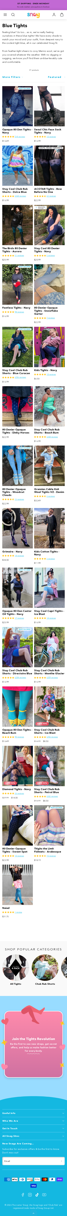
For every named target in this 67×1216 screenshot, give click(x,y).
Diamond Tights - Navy (16, 789)
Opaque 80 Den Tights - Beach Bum (17, 731)
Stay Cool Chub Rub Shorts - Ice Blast (47, 731)
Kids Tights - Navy (45, 370)
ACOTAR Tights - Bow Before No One (48, 190)
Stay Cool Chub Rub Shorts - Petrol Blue (47, 791)
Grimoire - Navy (12, 551)
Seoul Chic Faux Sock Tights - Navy (47, 131)
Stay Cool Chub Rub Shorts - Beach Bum (47, 431)
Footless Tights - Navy (16, 307)
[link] (54, 15)
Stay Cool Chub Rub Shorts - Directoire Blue (17, 672)
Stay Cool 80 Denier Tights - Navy (47, 250)
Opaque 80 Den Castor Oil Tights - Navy (17, 612)
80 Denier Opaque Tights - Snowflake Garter (46, 310)
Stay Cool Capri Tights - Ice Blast (49, 612)
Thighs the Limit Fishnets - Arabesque (47, 850)
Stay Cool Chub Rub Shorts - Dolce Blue (15, 190)
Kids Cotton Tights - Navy (46, 553)
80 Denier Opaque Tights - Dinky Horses (15, 431)
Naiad (6, 908)
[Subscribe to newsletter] (62, 1161)
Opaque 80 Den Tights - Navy (17, 131)
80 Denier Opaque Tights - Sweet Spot (14, 850)
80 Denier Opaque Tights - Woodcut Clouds (14, 492)
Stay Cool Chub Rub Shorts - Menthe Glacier (49, 672)
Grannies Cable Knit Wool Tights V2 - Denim (49, 491)
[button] (5, 15)
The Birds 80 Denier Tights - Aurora (14, 250)
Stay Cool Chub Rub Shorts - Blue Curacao (16, 372)
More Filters (11, 77)
